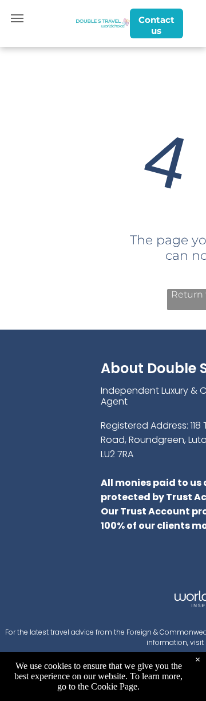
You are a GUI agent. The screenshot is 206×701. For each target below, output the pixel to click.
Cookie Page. (115, 686)
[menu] (17, 18)
